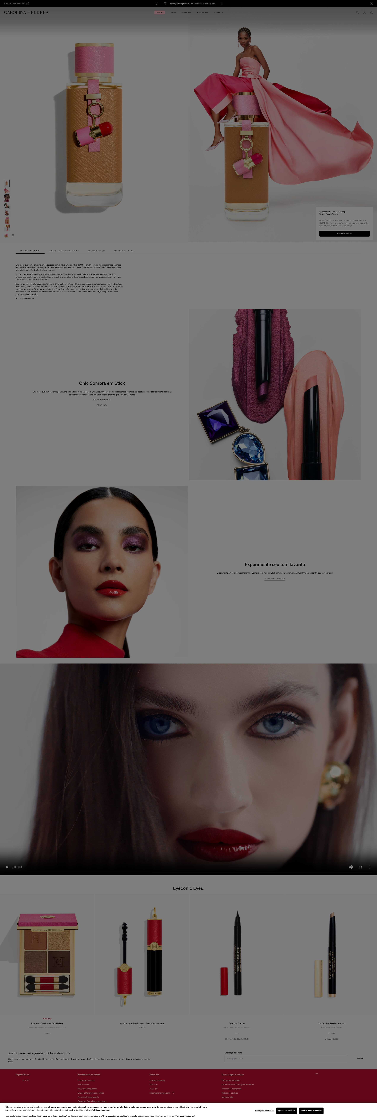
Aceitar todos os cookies (311, 1110)
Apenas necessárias (286, 1110)
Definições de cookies (264, 1110)
